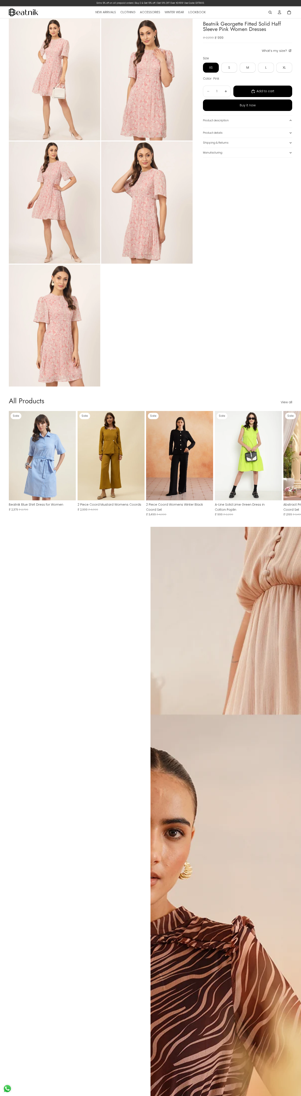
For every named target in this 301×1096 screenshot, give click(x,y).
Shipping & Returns (216, 143)
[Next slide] (287, 463)
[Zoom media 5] (54, 326)
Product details (213, 133)
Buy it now (248, 105)
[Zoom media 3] (54, 202)
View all (286, 402)
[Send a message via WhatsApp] (7, 1088)
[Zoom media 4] (147, 202)
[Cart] (289, 12)
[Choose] (69, 494)
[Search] (270, 12)
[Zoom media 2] (147, 80)
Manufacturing (212, 152)
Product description (216, 120)
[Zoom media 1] (54, 80)
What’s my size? (275, 51)
